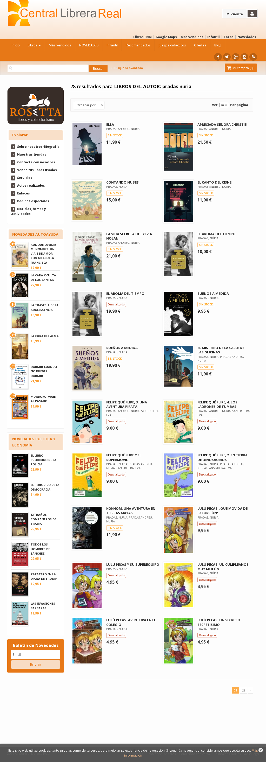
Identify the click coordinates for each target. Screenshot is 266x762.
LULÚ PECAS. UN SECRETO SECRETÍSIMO (218, 622)
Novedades (246, 37)
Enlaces (23, 193)
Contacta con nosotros (36, 162)
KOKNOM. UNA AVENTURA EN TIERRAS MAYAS (130, 510)
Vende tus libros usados (37, 170)
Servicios (24, 178)
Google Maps (166, 37)
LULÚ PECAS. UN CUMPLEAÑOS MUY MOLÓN (223, 566)
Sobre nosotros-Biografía (38, 146)
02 (243, 690)
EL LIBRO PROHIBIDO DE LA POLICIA (43, 459)
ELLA (110, 124)
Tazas (229, 37)
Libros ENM (142, 37)
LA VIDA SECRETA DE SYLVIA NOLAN (129, 236)
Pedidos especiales (33, 201)
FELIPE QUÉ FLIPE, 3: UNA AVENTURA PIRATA (126, 404)
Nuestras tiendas (31, 154)
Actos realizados (31, 185)
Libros (33, 45)
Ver (215, 104)
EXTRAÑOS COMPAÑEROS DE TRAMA (43, 519)
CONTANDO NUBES (122, 182)
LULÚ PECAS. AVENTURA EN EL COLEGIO (131, 622)
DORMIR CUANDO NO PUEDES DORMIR (44, 371)
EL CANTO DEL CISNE (214, 182)
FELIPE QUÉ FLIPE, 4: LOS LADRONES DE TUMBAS (217, 404)
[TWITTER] (227, 57)
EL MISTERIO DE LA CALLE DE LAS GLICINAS (220, 349)
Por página (239, 104)
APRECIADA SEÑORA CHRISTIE (222, 124)
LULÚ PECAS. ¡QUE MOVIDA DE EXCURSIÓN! (222, 510)
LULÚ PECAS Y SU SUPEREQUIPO (132, 564)
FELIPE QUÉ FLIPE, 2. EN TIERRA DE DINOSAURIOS (222, 457)
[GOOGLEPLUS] (236, 57)
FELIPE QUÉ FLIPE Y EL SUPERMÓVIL (123, 457)
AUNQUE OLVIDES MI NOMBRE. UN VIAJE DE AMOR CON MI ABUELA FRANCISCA (44, 253)
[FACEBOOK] (218, 57)
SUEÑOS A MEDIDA (213, 293)
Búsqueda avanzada (128, 67)
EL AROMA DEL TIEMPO (216, 234)
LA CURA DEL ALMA (45, 336)
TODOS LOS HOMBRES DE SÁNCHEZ (40, 548)
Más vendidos (192, 37)
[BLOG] (253, 57)
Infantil (213, 37)
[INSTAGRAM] (244, 57)
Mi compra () (242, 68)
